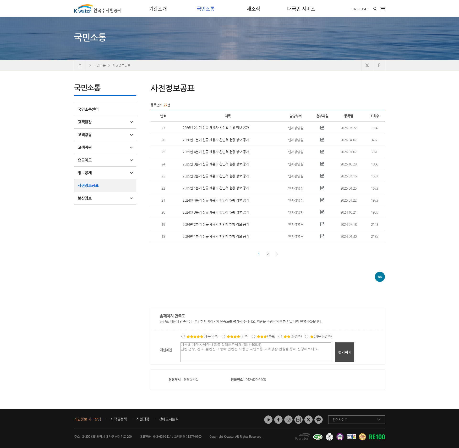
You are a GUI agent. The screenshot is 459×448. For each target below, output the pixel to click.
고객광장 (85, 134)
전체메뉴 (382, 8)
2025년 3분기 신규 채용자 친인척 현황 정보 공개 (216, 164)
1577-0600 (194, 436)
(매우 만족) (211, 336)
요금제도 (85, 160)
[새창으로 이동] (367, 65)
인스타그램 (288, 419)
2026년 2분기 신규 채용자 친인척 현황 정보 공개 (216, 128)
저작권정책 (118, 419)
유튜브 (268, 419)
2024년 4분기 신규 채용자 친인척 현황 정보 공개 (216, 200)
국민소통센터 (88, 109)
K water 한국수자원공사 (98, 8)
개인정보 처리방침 (87, 419)
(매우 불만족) (323, 336)
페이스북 (278, 419)
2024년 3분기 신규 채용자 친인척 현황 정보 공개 (216, 212)
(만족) (244, 336)
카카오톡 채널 (318, 419)
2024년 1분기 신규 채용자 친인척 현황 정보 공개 (216, 236)
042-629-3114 (162, 436)
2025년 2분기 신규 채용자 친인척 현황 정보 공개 (216, 176)
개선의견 (166, 350)
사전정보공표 (88, 185)
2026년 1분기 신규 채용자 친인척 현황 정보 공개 (216, 140)
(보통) (271, 336)
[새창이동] (317, 435)
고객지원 (85, 147)
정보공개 (85, 172)
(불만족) (296, 336)
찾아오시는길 (169, 419)
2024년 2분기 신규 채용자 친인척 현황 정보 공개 (216, 224)
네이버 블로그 (298, 419)
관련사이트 (340, 419)
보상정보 (85, 198)
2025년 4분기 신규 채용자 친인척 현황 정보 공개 (216, 152)
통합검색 (375, 8)
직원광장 (142, 419)
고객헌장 (85, 122)
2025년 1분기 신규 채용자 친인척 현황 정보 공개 (216, 188)
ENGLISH (359, 9)
